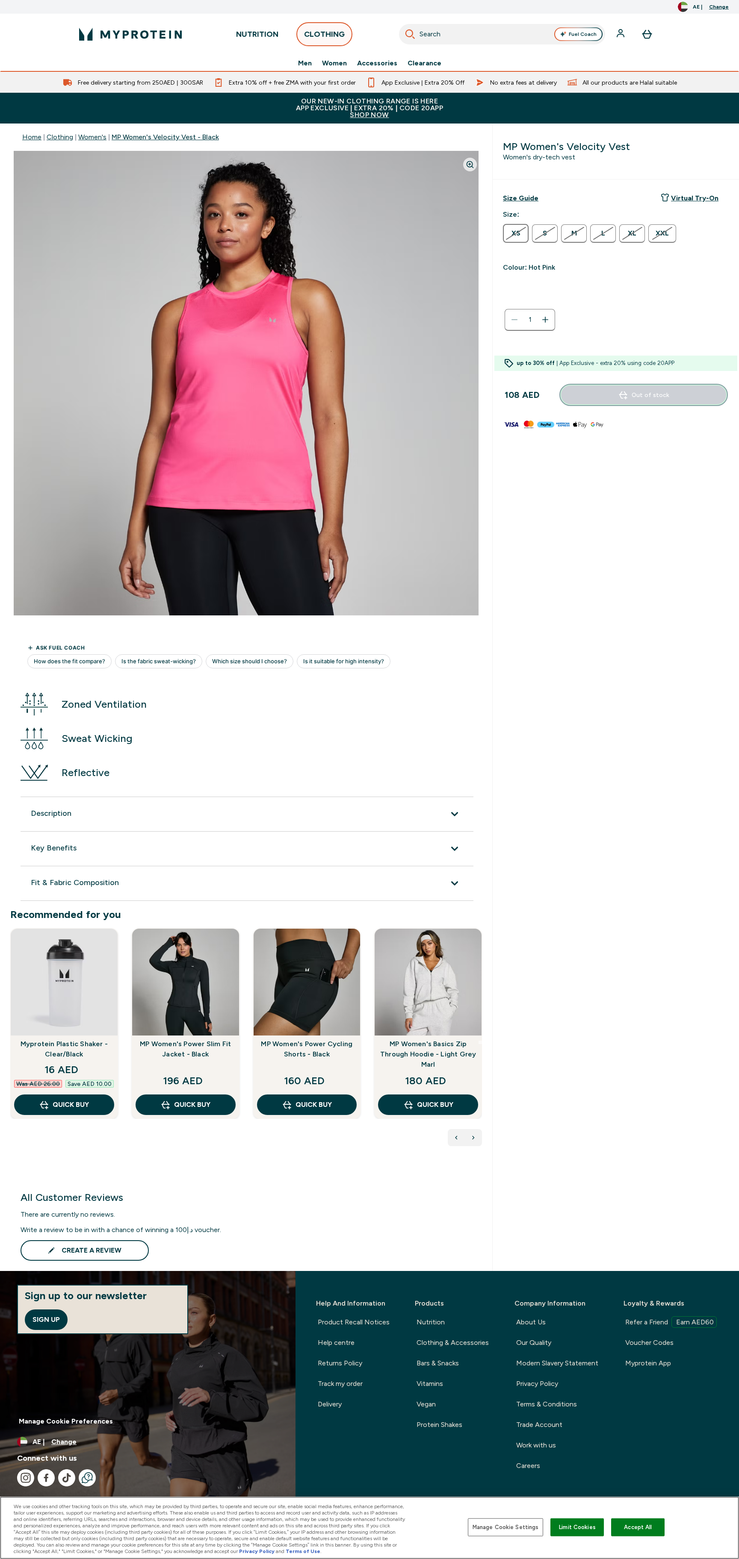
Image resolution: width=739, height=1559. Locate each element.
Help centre (336, 1342)
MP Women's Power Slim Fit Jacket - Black (185, 1049)
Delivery (330, 1404)
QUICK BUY (71, 1104)
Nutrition (431, 1322)
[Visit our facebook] (46, 1477)
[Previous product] (456, 1137)
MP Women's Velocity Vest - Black (165, 137)
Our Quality (533, 1342)
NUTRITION (257, 34)
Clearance (424, 63)
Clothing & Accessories (453, 1342)
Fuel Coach (583, 34)
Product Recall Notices (354, 1322)
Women (334, 63)
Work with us (536, 1445)
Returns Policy (340, 1363)
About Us (531, 1322)
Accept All (638, 1527)
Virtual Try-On (694, 198)
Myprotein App (648, 1363)
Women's (92, 137)
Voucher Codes (649, 1342)
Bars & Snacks (438, 1363)
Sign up (46, 1319)
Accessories (377, 63)
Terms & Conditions (546, 1404)
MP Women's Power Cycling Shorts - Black (306, 1049)
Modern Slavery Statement (557, 1363)
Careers (528, 1465)
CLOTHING (324, 34)
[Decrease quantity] (514, 319)
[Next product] (473, 1137)
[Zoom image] (470, 164)
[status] (530, 319)
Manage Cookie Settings (506, 1527)
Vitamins (430, 1383)
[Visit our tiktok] (66, 1477)
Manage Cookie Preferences (66, 1421)
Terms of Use (303, 1551)
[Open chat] (87, 1477)
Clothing (60, 137)
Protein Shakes (439, 1424)
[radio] (516, 233)
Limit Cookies (577, 1527)
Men (305, 63)
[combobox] (502, 34)
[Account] (621, 34)
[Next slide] (480, 1042)
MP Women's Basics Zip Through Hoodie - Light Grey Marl (428, 1054)
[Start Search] (410, 34)
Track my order (340, 1383)
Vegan (426, 1404)
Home (31, 137)
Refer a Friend (669, 1322)
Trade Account (539, 1424)
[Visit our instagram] (25, 1477)
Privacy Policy (537, 1383)
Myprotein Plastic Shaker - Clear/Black (64, 1049)
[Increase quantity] (545, 319)
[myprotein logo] (130, 34)
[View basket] (647, 34)
